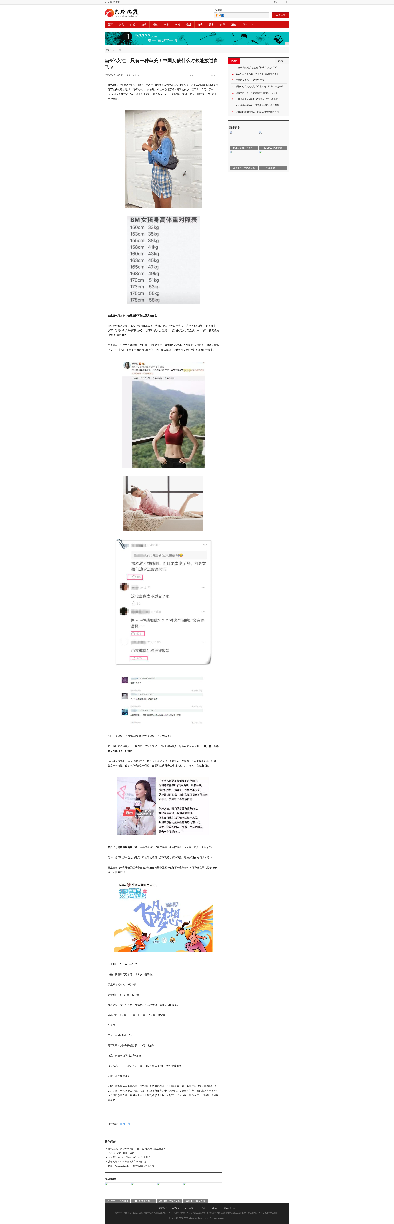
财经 (132, 24)
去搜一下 (280, 15)
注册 (285, 2)
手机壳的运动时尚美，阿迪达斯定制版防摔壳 (257, 112)
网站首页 (163, 1208)
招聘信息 (202, 1208)
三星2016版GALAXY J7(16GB (250, 80)
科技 (155, 24)
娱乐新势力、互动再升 (117, 1201)
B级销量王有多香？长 (169, 1201)
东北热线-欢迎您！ (115, 2)
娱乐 (143, 24)
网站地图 (227, 1208)
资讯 (121, 24)
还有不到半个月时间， (143, 1201)
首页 (110, 24)
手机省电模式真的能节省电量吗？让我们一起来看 (259, 86)
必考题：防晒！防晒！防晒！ (122, 1153)
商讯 (222, 24)
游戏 (200, 24)
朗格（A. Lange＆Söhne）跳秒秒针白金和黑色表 (131, 1166)
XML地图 (189, 1208)
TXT (233, 1208)
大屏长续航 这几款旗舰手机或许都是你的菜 (256, 67)
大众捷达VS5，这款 (195, 1201)
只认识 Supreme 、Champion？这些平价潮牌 (129, 1157)
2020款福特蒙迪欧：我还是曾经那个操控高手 (257, 105)
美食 (211, 24)
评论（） (213, 75)
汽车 (166, 24)
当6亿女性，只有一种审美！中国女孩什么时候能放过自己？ (136, 1149)
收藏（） (194, 75)
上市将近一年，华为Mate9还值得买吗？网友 (257, 93)
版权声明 (215, 1208)
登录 (276, 2)
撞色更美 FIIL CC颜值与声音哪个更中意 (127, 1161)
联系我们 (176, 1208)
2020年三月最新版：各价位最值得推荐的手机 (257, 74)
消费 (233, 24)
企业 (188, 24)
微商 (245, 24)
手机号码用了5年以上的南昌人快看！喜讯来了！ (259, 99)
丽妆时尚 (125, 1123)
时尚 (177, 24)
